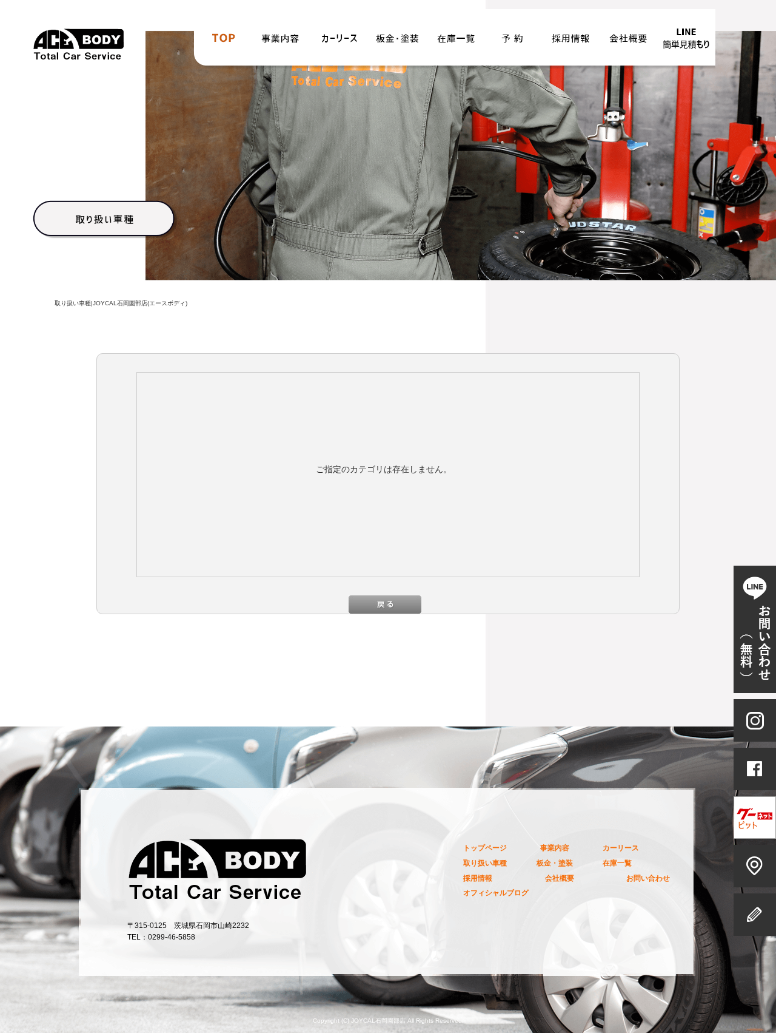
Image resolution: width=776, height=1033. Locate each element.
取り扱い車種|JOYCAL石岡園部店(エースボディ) (121, 303)
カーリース (339, 41)
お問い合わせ (686, 41)
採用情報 (570, 41)
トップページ (223, 41)
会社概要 (628, 41)
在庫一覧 (456, 41)
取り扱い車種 (485, 863)
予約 (513, 41)
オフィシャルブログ (496, 892)
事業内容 (281, 41)
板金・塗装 (398, 41)
